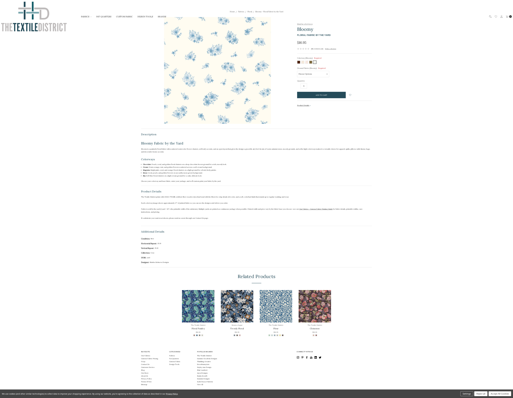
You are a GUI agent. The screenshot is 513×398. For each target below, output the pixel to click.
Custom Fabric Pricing (149, 359)
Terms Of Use (146, 382)
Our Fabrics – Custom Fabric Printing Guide (316, 209)
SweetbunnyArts (203, 364)
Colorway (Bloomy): (309, 58)
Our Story (144, 373)
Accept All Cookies (500, 393)
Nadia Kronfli (202, 376)
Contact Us (145, 364)
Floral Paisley (198, 328)
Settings (467, 393)
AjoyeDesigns (202, 373)
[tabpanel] (198, 313)
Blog (143, 370)
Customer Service (148, 367)
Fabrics (85, 16)
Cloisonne (315, 328)
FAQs (143, 362)
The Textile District (204, 356)
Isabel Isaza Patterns (205, 382)
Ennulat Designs (203, 379)
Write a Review (330, 49)
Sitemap (144, 384)
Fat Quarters (103, 16)
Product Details (303, 105)
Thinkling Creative (204, 362)
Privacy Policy (146, 379)
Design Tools (145, 16)
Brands (162, 16)
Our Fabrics (145, 356)
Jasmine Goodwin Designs (207, 359)
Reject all (480, 393)
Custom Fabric (124, 16)
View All (200, 384)
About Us (144, 376)
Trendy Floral (237, 328)
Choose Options (198, 317)
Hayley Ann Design (204, 367)
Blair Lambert (202, 370)
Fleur (275, 328)
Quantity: (301, 81)
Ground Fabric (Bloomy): (311, 68)
